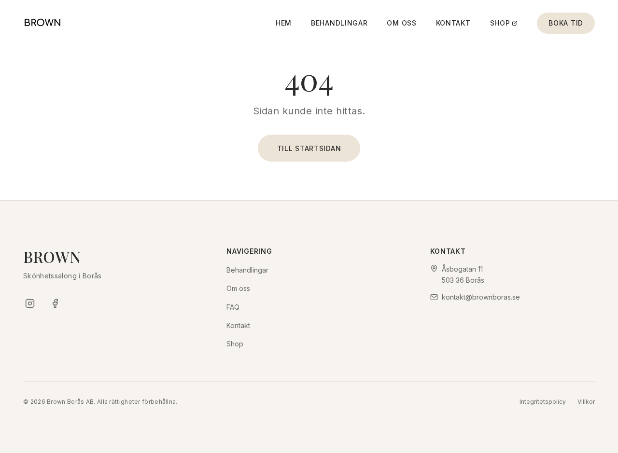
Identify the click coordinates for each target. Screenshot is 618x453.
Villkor (586, 401)
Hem (284, 23)
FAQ (232, 307)
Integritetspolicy (543, 401)
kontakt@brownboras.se (481, 297)
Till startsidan (309, 148)
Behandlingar (339, 23)
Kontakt (453, 23)
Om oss (401, 23)
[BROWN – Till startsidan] (42, 23)
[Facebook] (55, 303)
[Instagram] (30, 303)
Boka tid (565, 23)
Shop (500, 23)
